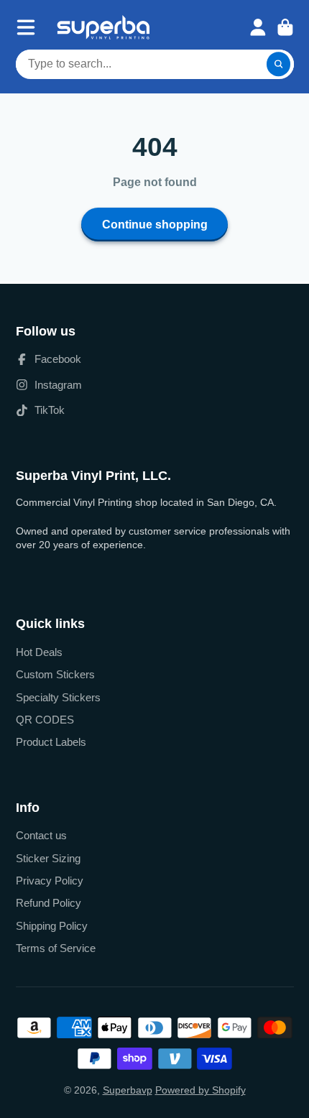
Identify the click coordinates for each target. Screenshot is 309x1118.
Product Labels (51, 742)
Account (258, 27)
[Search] (279, 64)
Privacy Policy (49, 880)
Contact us (41, 835)
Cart (285, 27)
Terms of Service (56, 948)
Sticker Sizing (48, 858)
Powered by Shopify (200, 1090)
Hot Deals (39, 652)
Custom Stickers (55, 674)
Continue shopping (155, 224)
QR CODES (45, 719)
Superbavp (127, 1090)
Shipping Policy (52, 926)
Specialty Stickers (58, 697)
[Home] (102, 27)
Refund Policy (48, 903)
